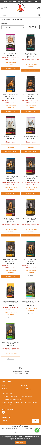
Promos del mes (25, 389)
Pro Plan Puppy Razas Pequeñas (30, 260)
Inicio (3, 19)
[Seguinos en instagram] (3, 412)
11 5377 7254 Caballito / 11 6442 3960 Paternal (18, 397)
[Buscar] (39, 15)
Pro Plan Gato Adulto (10, 136)
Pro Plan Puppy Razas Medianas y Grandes (30, 54)
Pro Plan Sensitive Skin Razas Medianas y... (30, 95)
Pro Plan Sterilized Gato (10, 53)
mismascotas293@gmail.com (13, 399)
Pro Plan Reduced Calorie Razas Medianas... (10, 260)
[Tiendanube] (20, 426)
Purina (14, 19)
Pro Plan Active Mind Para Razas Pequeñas (10, 177)
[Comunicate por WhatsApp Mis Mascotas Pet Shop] (37, 430)
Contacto (5, 389)
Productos (23, 385)
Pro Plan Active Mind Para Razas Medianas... (10, 95)
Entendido (20, 442)
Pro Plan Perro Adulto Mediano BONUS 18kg (10, 302)
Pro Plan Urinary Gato (31, 136)
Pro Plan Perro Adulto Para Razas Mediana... (10, 219)
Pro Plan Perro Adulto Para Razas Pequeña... (30, 177)
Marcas (8, 19)
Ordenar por (4, 23)
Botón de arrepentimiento (20, 433)
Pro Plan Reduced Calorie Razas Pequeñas (30, 219)
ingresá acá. (34, 431)
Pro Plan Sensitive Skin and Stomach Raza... (30, 302)
